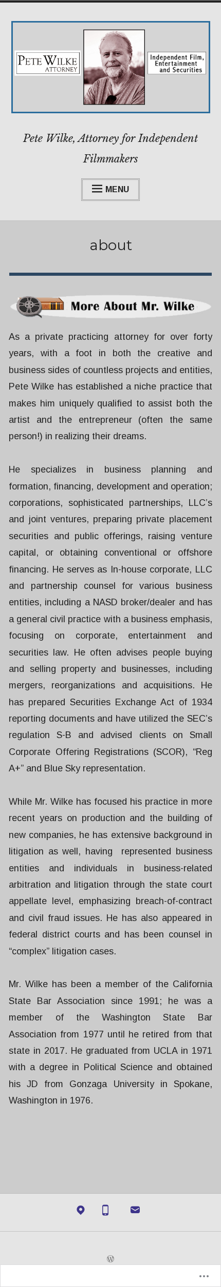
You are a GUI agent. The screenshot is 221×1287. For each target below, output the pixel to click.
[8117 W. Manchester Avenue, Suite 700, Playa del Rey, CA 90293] (80, 1212)
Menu (117, 189)
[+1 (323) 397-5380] (105, 1212)
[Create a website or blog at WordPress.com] (110, 1259)
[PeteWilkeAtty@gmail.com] (135, 1212)
